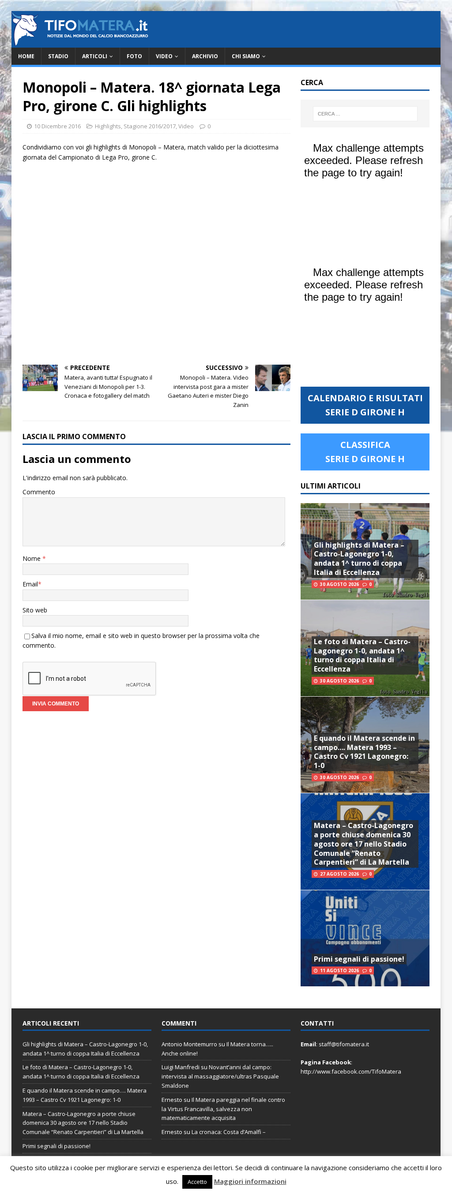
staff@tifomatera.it (344, 1044)
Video (164, 56)
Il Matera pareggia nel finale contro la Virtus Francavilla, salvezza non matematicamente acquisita (223, 1109)
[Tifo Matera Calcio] (79, 42)
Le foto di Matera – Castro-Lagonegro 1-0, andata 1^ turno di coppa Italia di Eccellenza (362, 655)
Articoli (94, 56)
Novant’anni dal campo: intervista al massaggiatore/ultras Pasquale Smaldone (220, 1076)
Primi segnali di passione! (359, 959)
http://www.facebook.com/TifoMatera (351, 1071)
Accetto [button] (197, 1182)
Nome (32, 558)
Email (30, 584)
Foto (134, 56)
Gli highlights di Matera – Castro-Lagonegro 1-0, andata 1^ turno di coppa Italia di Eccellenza (359, 558)
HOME (26, 56)
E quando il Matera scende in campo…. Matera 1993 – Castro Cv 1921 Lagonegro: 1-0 (364, 751)
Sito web (35, 610)
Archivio (205, 56)
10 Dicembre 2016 (57, 126)
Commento (39, 492)
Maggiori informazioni (250, 1181)
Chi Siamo (246, 56)
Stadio (58, 56)
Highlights (108, 126)
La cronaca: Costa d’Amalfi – (229, 1132)
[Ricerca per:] (365, 113)
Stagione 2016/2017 (150, 126)
